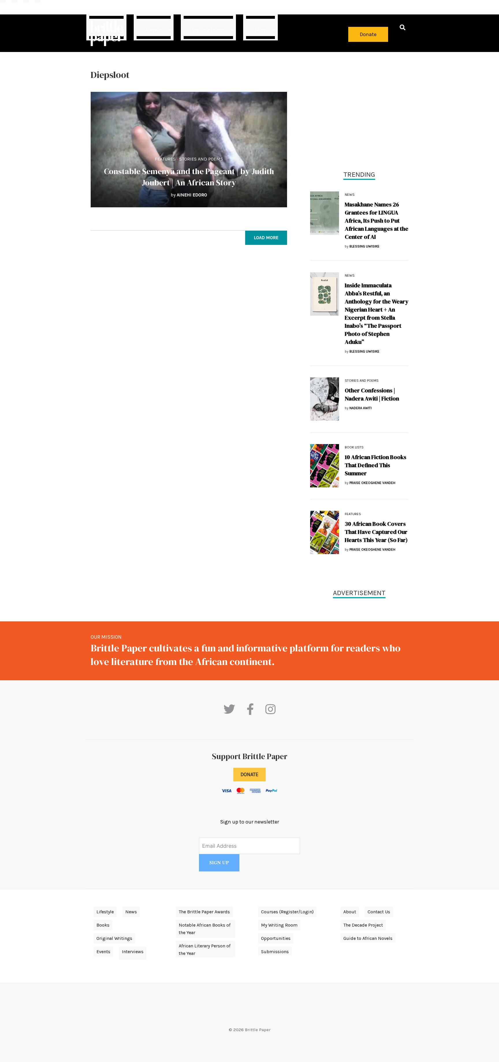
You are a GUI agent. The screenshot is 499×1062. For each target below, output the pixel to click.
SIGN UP (219, 862)
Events (103, 951)
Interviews (133, 951)
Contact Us (379, 911)
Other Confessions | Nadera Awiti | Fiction (372, 394)
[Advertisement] (359, 109)
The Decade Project (363, 925)
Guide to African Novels (367, 938)
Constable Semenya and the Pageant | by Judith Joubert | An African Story (189, 177)
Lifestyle (105, 911)
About (349, 911)
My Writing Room (279, 925)
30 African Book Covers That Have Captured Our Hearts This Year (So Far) (376, 532)
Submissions (275, 951)
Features (165, 159)
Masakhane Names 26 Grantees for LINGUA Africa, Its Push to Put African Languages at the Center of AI (376, 220)
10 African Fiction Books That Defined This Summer (375, 465)
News (350, 195)
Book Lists (354, 447)
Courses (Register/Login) (287, 911)
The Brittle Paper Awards (204, 911)
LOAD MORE (266, 237)
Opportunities (276, 938)
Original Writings (114, 938)
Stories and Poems (201, 159)
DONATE (249, 774)
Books (102, 925)
